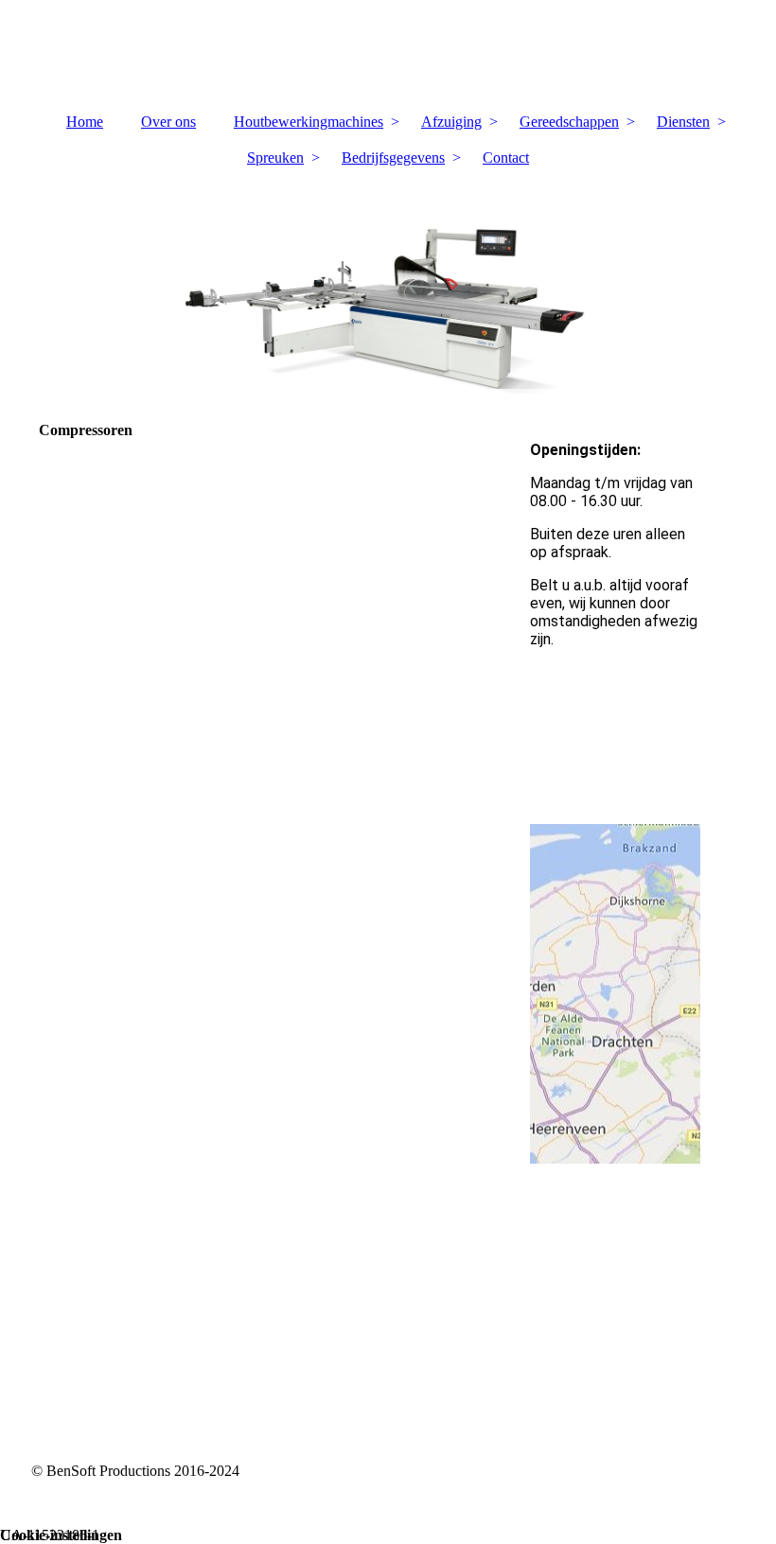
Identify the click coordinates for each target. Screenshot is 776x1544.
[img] (388, 52)
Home (84, 122)
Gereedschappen (569, 122)
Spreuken (275, 157)
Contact (506, 157)
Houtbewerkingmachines (308, 122)
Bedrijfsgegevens (393, 157)
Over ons (168, 122)
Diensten (683, 122)
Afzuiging (451, 122)
